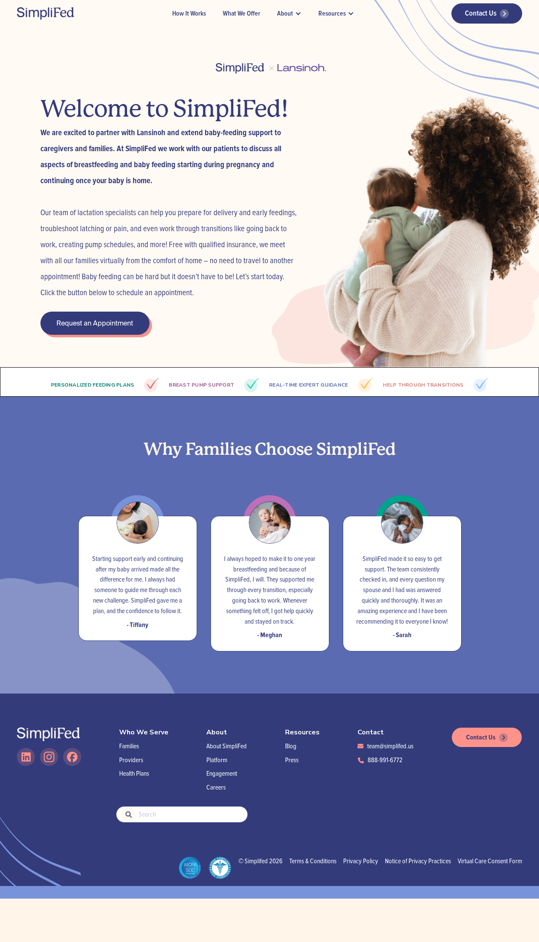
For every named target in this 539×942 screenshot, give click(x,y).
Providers (131, 760)
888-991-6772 (385, 760)
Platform (216, 760)
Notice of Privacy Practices (418, 861)
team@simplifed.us (390, 746)
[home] (46, 13)
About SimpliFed (226, 746)
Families (129, 746)
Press (292, 760)
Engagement (221, 773)
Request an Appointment (94, 323)
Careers (216, 787)
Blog (290, 746)
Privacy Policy (360, 861)
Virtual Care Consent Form (490, 861)
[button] (289, 13)
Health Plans (134, 773)
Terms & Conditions (312, 861)
